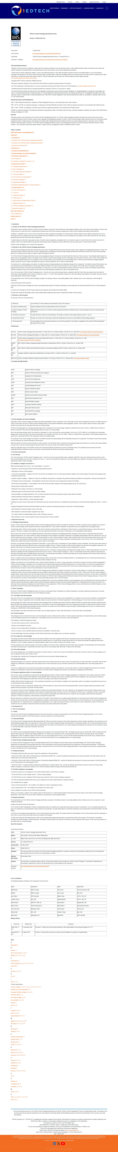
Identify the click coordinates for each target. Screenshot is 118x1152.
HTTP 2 (13, 976)
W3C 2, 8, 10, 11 (15, 1091)
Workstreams (54, 8)
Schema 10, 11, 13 (15, 1060)
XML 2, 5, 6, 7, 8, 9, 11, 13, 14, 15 (19, 1097)
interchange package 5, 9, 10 (18, 997)
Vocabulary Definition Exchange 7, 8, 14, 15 (21, 992)
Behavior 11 (14, 950)
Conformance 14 (15, 961)
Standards (64, 8)
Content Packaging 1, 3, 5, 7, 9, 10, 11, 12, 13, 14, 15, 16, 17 (26, 987)
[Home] (30, 10)
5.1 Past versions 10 (16, 158)
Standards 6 (14, 1068)
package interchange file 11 (18, 1037)
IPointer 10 (13, 1002)
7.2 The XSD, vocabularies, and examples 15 (22, 206)
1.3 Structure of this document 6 (19, 145)
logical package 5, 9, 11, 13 (17, 1016)
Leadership (99, 8)
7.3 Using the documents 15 (18, 208)
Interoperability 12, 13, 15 (17, 1000)
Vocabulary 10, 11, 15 (16, 1086)
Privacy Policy (69, 1149)
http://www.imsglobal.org (72, 1130)
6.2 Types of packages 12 (17, 169)
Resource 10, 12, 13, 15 (17, 1052)
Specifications (94, 2)
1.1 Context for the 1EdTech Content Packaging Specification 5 (27, 140)
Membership (61, 2)
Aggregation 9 (14, 945)
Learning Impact (89, 8)
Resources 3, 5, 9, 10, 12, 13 (18, 1055)
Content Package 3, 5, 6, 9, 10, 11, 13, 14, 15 (22, 963)
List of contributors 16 (16, 213)
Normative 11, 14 (15, 1031)
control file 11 (14, 966)
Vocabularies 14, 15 (16, 1084)
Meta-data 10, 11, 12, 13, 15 (18, 1023)
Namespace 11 (14, 1029)
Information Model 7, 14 (17, 995)
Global (84, 2)
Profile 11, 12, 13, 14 (16, 1044)
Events (70, 2)
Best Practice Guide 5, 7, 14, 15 (19, 953)
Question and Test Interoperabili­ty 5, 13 (21, 989)
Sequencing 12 (14, 1065)
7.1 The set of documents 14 (18, 190)
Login (104, 2)
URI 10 (12, 1076)
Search (107, 8)
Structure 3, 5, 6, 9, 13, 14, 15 (18, 1071)
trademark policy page (69, 1140)
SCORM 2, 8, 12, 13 (16, 1063)
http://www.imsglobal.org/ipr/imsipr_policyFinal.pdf (24, 78)
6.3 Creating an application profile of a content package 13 (25, 185)
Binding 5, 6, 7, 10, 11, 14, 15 (18, 955)
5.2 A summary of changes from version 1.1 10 (22, 161)
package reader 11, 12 (16, 1039)
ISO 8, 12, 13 (14, 1005)
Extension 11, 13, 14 (16, 971)
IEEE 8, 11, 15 (14, 982)
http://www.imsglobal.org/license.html (86, 86)
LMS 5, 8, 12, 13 (15, 1013)
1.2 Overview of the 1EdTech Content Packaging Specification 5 (27, 143)
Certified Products (76, 8)
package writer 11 (15, 1042)
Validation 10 (14, 1081)
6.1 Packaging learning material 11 (19, 166)
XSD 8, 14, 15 (14, 1099)
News (77, 2)
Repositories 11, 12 (16, 1050)
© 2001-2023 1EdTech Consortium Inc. (53, 1149)
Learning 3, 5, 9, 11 (15, 1010)
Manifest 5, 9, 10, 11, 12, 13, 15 (19, 1021)
